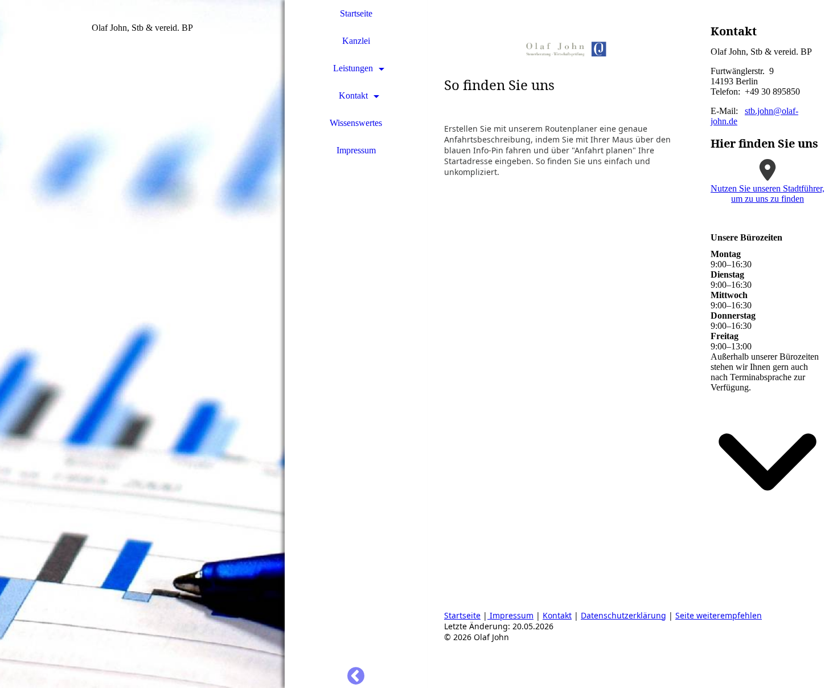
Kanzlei (356, 41)
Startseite (356, 13)
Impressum (356, 150)
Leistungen (353, 68)
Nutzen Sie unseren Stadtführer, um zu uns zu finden (767, 193)
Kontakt (353, 95)
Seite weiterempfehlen (718, 615)
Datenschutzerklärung (623, 615)
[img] (142, 344)
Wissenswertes (356, 123)
